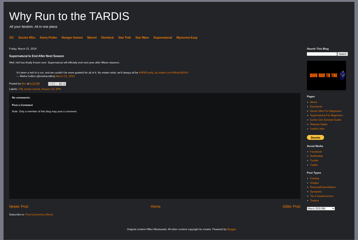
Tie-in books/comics (321, 195)
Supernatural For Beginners (326, 115)
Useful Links (317, 128)
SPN (58, 88)
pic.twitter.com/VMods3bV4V (171, 72)
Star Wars (142, 37)
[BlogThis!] (53, 84)
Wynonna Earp (186, 37)
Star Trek (124, 37)
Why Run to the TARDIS (69, 16)
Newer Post (18, 206)
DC (12, 37)
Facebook (316, 151)
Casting (314, 178)
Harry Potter (48, 37)
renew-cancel (32, 88)
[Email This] (50, 84)
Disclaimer (316, 106)
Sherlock (107, 37)
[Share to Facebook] (60, 84)
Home (156, 206)
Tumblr (314, 160)
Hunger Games (72, 37)
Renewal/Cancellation (323, 187)
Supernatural (162, 37)
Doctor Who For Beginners (326, 110)
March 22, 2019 (65, 76)
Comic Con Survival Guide (325, 119)
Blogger (231, 229)
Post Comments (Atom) (39, 214)
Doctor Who (26, 37)
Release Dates (318, 124)
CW (20, 88)
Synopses (316, 191)
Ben (24, 83)
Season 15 (47, 88)
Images (314, 182)
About (313, 102)
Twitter (314, 164)
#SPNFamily (146, 72)
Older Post (291, 206)
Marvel (92, 37)
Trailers (314, 200)
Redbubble (316, 155)
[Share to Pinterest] (64, 84)
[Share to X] (57, 84)
